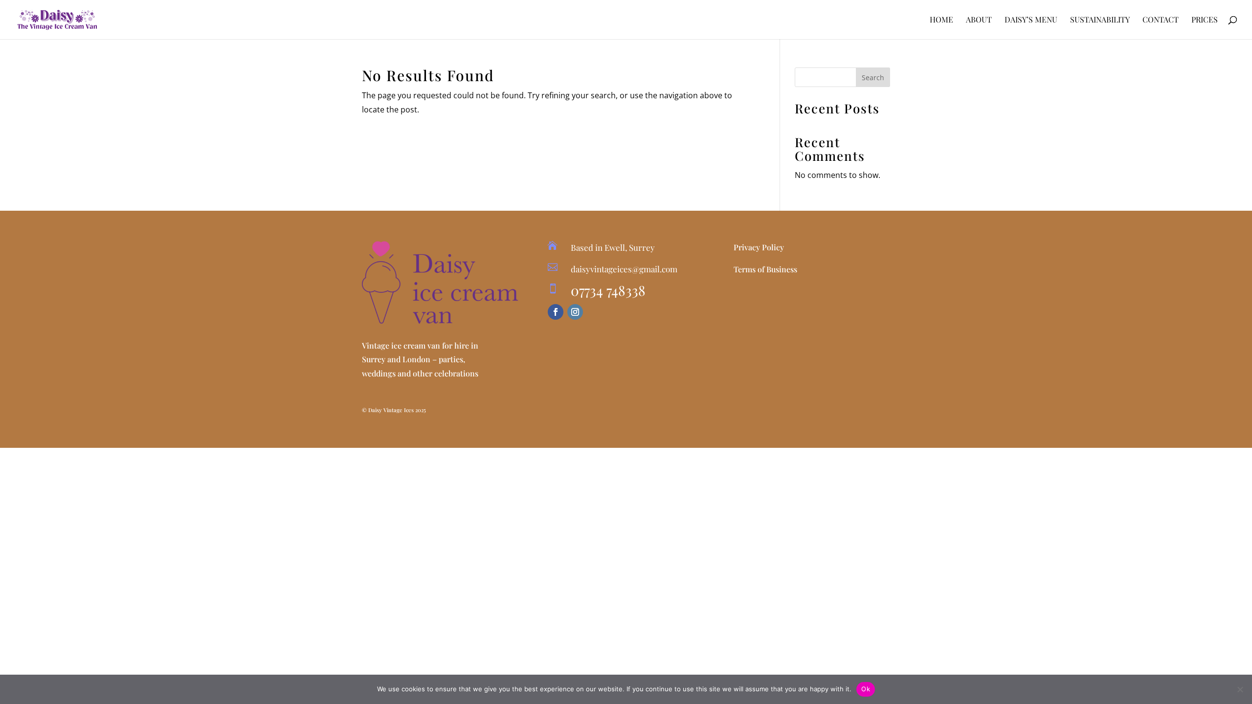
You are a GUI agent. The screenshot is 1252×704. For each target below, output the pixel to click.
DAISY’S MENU (1031, 20)
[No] (1240, 689)
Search (873, 77)
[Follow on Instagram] (575, 312)
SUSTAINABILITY (1100, 20)
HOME (941, 20)
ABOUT (979, 20)
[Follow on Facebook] (555, 312)
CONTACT (1160, 20)
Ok (865, 689)
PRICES (1204, 20)
